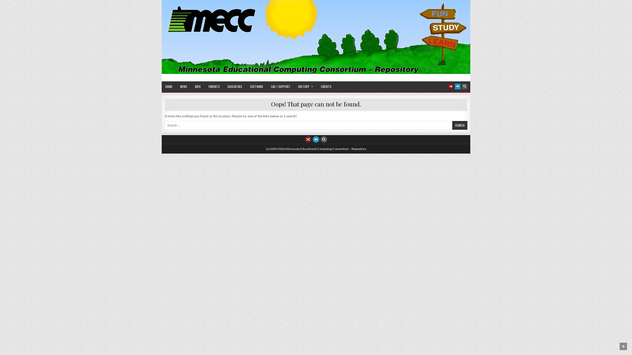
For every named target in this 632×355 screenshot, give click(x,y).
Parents (214, 86)
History (303, 86)
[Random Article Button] (451, 86)
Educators (235, 86)
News (183, 86)
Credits (326, 86)
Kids (198, 86)
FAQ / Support (280, 86)
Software (256, 86)
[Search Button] (465, 86)
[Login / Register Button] (458, 86)
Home (168, 86)
